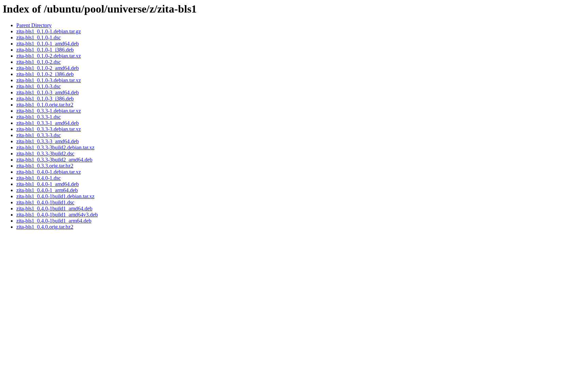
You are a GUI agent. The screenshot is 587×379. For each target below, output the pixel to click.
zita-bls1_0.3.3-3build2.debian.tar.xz (55, 147)
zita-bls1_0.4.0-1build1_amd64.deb (54, 208)
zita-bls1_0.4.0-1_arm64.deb (47, 190)
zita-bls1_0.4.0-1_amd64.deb (47, 184)
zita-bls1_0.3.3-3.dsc (38, 135)
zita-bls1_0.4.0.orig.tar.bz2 (44, 227)
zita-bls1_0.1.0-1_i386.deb (45, 50)
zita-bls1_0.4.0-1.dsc (38, 178)
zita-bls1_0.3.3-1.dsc (38, 117)
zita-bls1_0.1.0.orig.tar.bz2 (44, 105)
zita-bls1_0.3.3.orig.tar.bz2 (44, 166)
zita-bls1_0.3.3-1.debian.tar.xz (48, 111)
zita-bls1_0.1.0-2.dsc (38, 62)
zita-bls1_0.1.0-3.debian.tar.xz (48, 80)
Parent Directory (34, 25)
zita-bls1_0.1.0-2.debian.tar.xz (48, 56)
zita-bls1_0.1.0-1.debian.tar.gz (48, 31)
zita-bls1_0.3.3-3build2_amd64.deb (54, 160)
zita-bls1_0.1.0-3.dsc (38, 86)
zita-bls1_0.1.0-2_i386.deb (45, 74)
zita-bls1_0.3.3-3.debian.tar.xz (48, 129)
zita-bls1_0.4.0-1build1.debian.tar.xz (55, 196)
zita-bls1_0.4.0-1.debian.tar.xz (48, 172)
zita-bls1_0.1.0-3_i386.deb (45, 98)
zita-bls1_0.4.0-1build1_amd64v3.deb (57, 214)
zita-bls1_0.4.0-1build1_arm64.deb (53, 221)
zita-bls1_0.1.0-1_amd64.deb (47, 43)
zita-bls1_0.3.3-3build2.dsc (45, 153)
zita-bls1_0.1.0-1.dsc (38, 37)
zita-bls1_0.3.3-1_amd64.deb (47, 123)
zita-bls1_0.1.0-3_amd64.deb (47, 92)
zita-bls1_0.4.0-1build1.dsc (45, 202)
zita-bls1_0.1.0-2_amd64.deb (47, 68)
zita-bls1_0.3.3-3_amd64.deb (47, 141)
